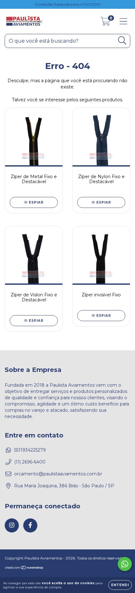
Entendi (120, 585)
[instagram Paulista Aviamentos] (12, 525)
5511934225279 (30, 450)
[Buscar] (122, 40)
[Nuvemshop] (24, 568)
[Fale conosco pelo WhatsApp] (125, 564)
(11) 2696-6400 (30, 462)
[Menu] (123, 21)
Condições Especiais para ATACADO (67, 4)
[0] (105, 23)
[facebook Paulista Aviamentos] (30, 525)
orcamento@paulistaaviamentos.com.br (58, 474)
